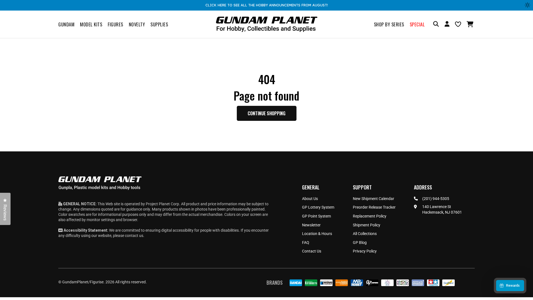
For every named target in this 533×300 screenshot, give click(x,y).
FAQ (305, 242)
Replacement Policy (369, 216)
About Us (310, 198)
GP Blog (360, 242)
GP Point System (316, 216)
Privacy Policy (365, 251)
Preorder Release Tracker (374, 207)
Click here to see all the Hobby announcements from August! (266, 5)
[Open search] (436, 24)
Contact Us (311, 251)
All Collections (365, 233)
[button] (471, 24)
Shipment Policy (366, 225)
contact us (134, 235)
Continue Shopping (266, 113)
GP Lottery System (318, 207)
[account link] (446, 24)
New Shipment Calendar (373, 198)
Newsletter (311, 225)
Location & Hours (317, 233)
